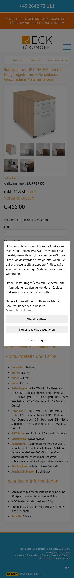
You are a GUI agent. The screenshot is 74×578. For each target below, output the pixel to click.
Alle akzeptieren (37, 319)
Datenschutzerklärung (20, 310)
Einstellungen (37, 340)
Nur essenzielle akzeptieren (37, 329)
